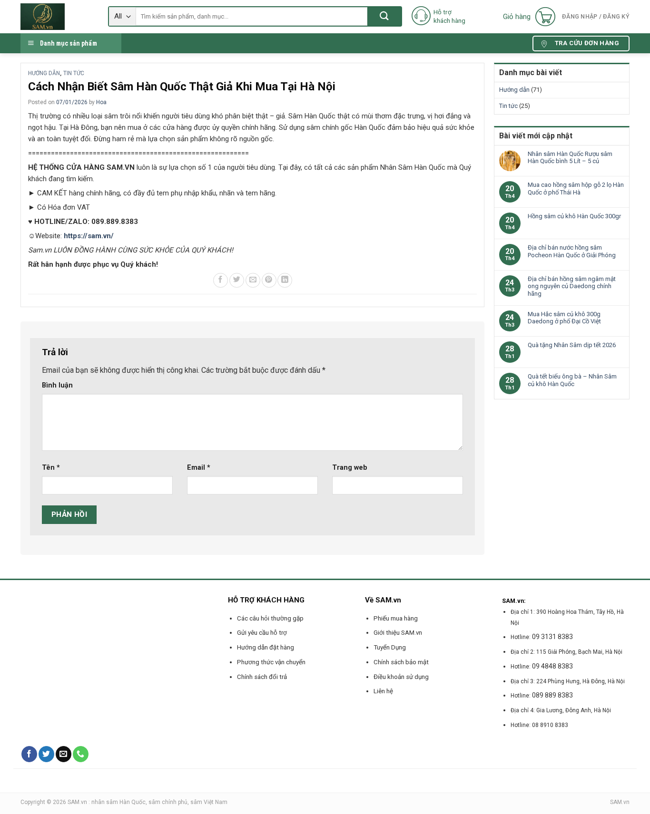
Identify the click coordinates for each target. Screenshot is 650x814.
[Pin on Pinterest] (269, 280)
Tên (51, 468)
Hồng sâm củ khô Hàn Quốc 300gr (574, 216)
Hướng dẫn (44, 73)
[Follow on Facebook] (29, 754)
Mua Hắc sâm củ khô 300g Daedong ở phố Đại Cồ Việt (564, 317)
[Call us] (81, 754)
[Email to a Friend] (253, 280)
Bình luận (57, 385)
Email (198, 468)
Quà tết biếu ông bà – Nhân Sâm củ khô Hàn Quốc (572, 380)
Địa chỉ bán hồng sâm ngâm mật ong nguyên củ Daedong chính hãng (572, 286)
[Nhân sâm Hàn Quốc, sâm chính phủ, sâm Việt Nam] (57, 16)
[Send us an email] (63, 754)
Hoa (101, 102)
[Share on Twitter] (236, 280)
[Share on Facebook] (220, 280)
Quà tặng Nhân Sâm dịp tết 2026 (572, 345)
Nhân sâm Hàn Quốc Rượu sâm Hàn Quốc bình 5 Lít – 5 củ (570, 157)
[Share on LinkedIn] (284, 280)
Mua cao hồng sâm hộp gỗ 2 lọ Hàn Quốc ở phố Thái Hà (576, 188)
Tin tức (73, 73)
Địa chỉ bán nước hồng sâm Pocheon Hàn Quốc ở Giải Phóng (572, 251)
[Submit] (384, 16)
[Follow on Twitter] (46, 754)
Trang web (349, 468)
